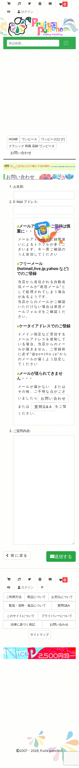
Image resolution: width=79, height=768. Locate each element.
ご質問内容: (22, 431)
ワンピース (29, 139)
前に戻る (18, 555)
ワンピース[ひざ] (53, 139)
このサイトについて (20, 616)
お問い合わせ (53, 398)
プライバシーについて (56, 616)
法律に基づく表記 (23, 624)
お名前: (18, 186)
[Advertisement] (39, 91)
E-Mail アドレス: (25, 202)
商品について (36, 597)
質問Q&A (43, 407)
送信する (63, 556)
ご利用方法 (14, 597)
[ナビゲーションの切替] (66, 43)
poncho (55, 751)
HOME (13, 139)
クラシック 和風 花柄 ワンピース (31, 146)
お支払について (62, 597)
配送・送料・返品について (27, 605)
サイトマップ (39, 634)
